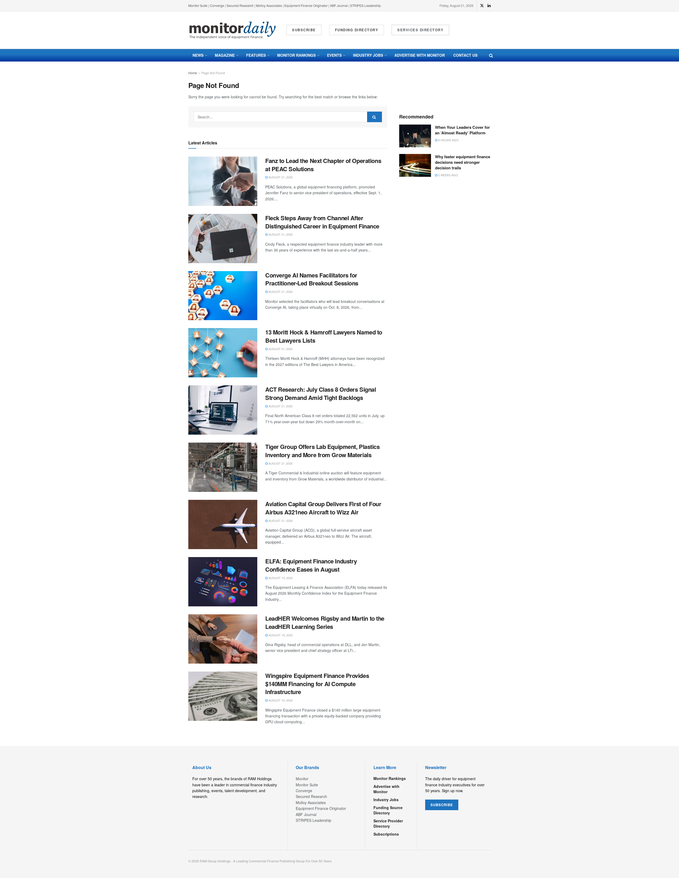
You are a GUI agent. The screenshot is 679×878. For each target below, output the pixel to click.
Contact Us (465, 55)
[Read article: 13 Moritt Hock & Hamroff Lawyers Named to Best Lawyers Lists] (222, 352)
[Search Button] (491, 55)
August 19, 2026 (280, 578)
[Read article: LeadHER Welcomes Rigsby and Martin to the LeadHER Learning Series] (222, 639)
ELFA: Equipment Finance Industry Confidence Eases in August (311, 565)
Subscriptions (386, 834)
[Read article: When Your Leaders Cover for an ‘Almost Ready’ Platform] (415, 136)
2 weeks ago (447, 175)
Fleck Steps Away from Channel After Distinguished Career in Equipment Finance (322, 222)
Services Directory (420, 29)
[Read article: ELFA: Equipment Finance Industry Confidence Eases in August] (222, 581)
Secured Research (240, 5)
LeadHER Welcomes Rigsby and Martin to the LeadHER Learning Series (324, 622)
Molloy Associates (269, 5)
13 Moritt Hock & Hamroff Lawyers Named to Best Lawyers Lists (323, 336)
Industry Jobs (368, 55)
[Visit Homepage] (232, 30)
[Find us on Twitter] (482, 5)
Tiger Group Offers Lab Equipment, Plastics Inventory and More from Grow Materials (322, 450)
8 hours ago (448, 140)
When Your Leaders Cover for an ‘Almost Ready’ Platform (462, 130)
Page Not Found (213, 72)
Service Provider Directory (388, 823)
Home (192, 72)
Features (256, 55)
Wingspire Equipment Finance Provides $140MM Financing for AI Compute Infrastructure (317, 683)
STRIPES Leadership (365, 5)
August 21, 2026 (280, 177)
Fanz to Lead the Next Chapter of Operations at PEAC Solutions (323, 164)
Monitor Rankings (296, 55)
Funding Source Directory (388, 810)
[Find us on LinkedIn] (489, 5)
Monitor (302, 778)
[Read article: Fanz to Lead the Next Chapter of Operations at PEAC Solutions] (222, 181)
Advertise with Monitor (419, 55)
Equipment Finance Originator (306, 5)
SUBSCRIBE (441, 804)
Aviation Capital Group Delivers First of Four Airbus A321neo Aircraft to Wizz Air (323, 508)
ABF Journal (339, 5)
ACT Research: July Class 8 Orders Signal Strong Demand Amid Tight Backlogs (320, 393)
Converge (217, 5)
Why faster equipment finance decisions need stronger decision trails (462, 162)
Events (334, 55)
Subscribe (304, 29)
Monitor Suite (197, 5)
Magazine (225, 55)
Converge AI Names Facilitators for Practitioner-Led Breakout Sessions (311, 279)
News (198, 55)
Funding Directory (356, 29)
